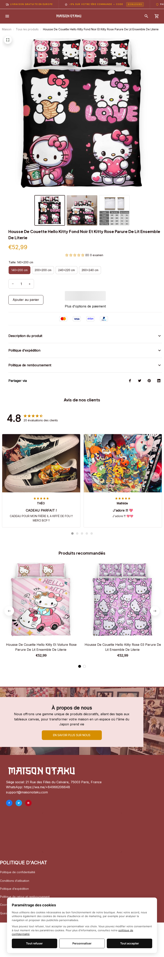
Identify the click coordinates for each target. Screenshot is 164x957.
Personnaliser (82, 943)
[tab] (72, 515)
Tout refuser (34, 943)
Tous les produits (27, 29)
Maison (6, 29)
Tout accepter (129, 943)
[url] (47, 787)
